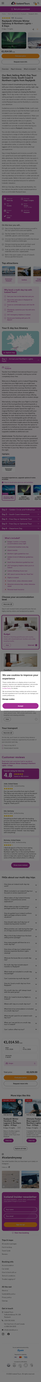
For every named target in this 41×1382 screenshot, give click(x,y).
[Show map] (20, 1113)
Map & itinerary (16, 69)
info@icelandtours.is (11, 1330)
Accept (20, 706)
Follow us (5, 1167)
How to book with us (9, 1272)
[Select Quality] (35, 719)
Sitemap (5, 1301)
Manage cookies (8, 699)
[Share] (33, 29)
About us (5, 1290)
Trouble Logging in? (8, 1279)
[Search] (38, 3)
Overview (5, 69)
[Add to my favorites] (37, 29)
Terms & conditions (8, 1276)
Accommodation (8, 1265)
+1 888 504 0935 (10, 1326)
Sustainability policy (8, 1294)
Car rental (5, 1269)
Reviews (5, 1254)
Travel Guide (6, 1251)
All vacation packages (9, 1244)
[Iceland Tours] (20, 3)
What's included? (30, 69)
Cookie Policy (6, 688)
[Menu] (3, 3)
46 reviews (18, 18)
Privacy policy (7, 1297)
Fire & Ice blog (7, 1247)
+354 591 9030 (9, 1320)
